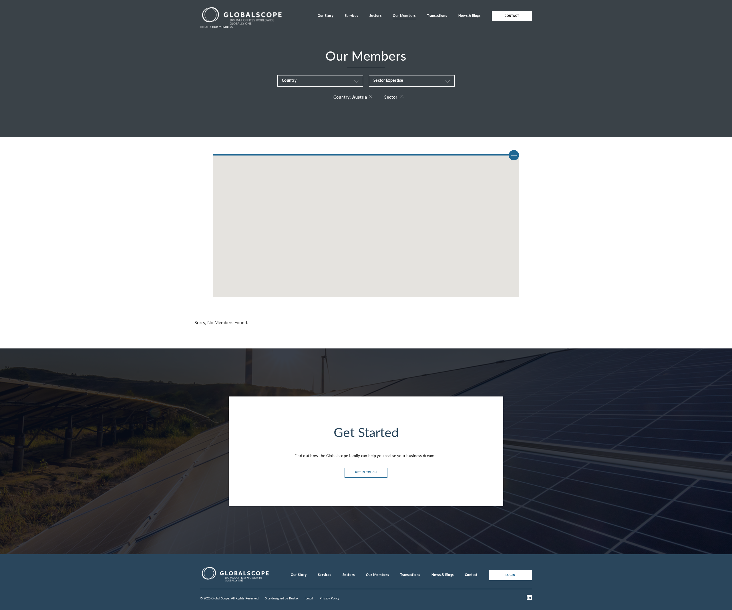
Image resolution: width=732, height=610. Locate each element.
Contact (512, 16)
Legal (309, 598)
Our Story (325, 16)
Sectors (375, 16)
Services (351, 16)
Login (511, 575)
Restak (294, 598)
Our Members (404, 16)
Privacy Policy (329, 598)
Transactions (437, 16)
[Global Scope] (235, 581)
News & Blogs (469, 16)
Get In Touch (366, 472)
